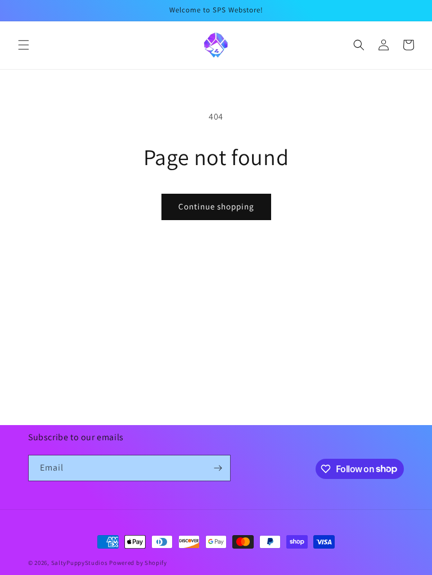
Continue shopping (216, 206)
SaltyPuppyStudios (79, 563)
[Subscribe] (217, 468)
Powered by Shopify (138, 563)
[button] (23, 45)
